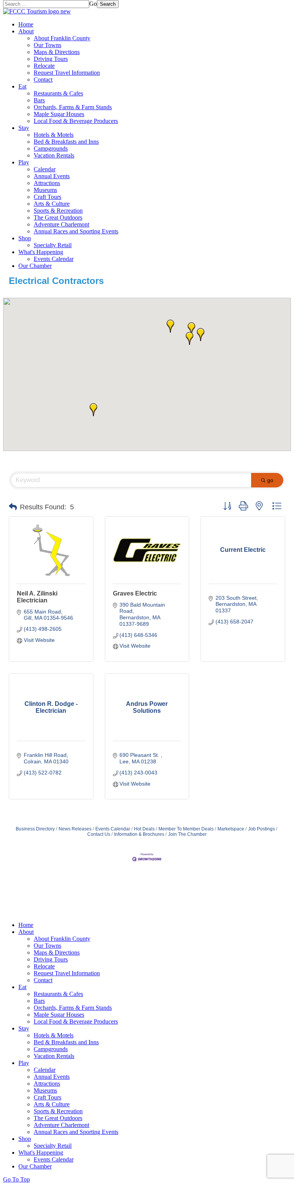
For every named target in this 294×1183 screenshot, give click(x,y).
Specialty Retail (53, 245)
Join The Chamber (187, 834)
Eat (22, 86)
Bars (39, 100)
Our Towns (47, 45)
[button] (170, 326)
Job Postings (261, 829)
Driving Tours (51, 59)
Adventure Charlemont (61, 224)
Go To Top (16, 1179)
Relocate (44, 65)
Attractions (47, 183)
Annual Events (52, 176)
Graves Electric (135, 593)
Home (25, 24)
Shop (24, 238)
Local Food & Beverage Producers (76, 121)
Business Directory (35, 829)
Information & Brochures (139, 834)
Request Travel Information (67, 72)
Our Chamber (35, 266)
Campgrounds (51, 148)
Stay (23, 128)
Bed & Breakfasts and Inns (66, 141)
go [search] (270, 480)
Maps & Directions (57, 52)
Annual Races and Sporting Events (76, 231)
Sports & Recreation (58, 210)
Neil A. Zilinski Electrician (37, 597)
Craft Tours (47, 197)
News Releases (75, 829)
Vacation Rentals (54, 155)
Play (23, 162)
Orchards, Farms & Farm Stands (73, 107)
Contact (43, 79)
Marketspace (230, 829)
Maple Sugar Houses (59, 114)
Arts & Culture (52, 203)
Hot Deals (144, 829)
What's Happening (40, 252)
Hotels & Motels (54, 134)
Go (93, 3)
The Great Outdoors (58, 217)
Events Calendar (54, 259)
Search (108, 4)
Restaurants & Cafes (58, 93)
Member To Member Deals (186, 829)
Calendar (45, 169)
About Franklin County (62, 38)
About (26, 31)
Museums (45, 190)
